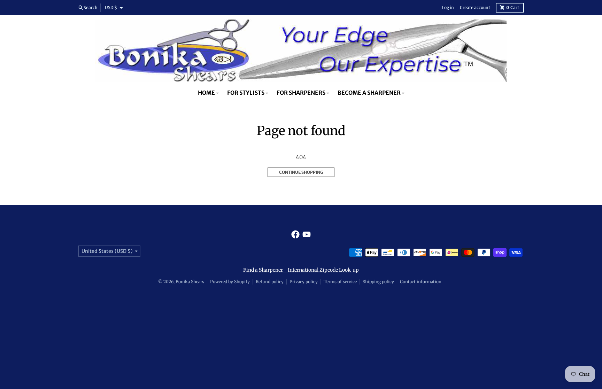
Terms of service (340, 281)
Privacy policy (304, 281)
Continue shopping (301, 172)
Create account (475, 7)
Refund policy (270, 281)
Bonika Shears (190, 281)
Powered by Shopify (230, 281)
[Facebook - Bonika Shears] (295, 234)
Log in (448, 7)
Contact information (420, 281)
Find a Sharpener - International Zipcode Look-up (301, 270)
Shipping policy (378, 281)
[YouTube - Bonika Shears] (306, 234)
